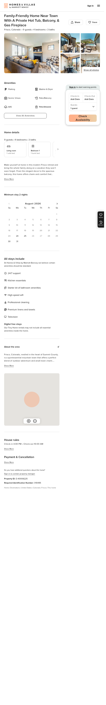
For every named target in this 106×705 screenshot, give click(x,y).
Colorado (36, 488)
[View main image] (31, 53)
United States (26, 488)
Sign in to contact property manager (19, 474)
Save (94, 22)
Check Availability (83, 118)
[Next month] (57, 203)
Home (6, 488)
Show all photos (91, 70)
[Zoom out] (35, 421)
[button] (17, 236)
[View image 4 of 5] (70, 63)
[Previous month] (9, 203)
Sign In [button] (90, 6)
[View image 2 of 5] (70, 43)
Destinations (15, 488)
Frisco (43, 488)
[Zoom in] (29, 421)
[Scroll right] (57, 149)
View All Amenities (25, 115)
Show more (9, 179)
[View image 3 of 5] (90, 43)
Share (77, 22)
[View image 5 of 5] (90, 63)
